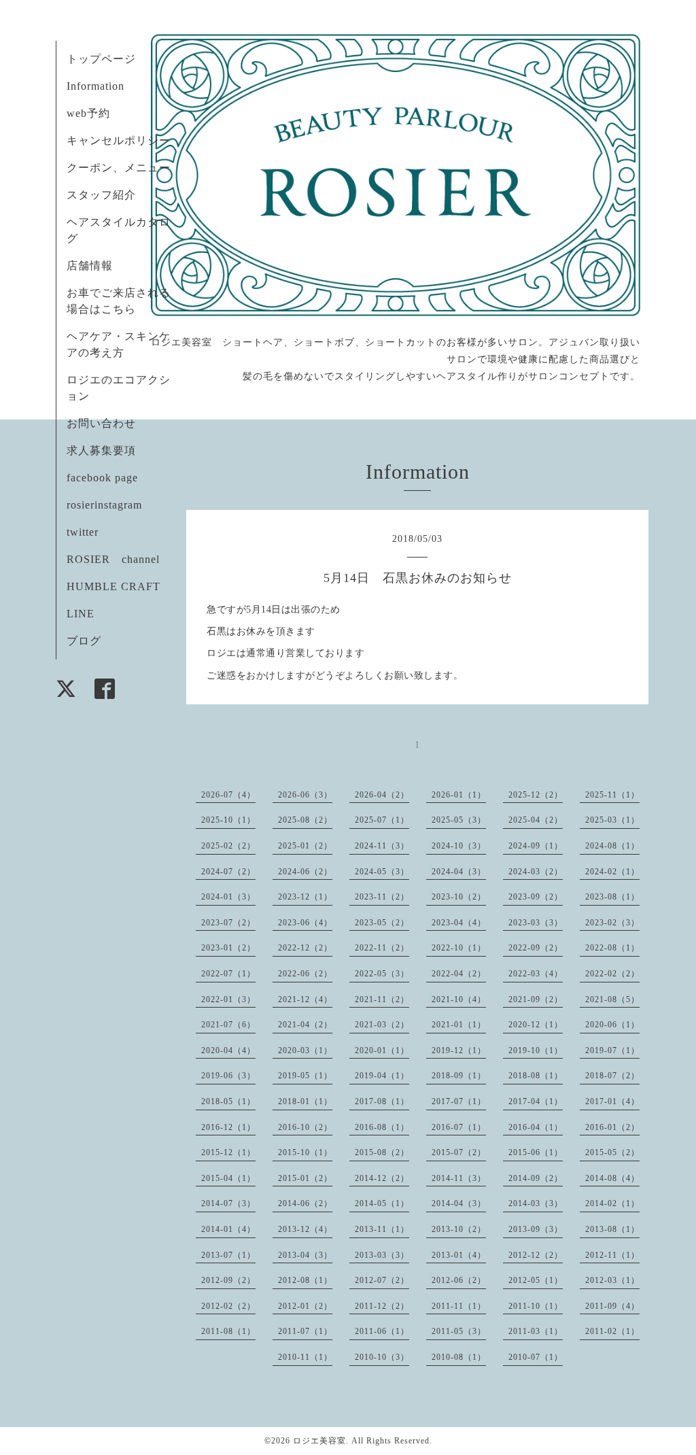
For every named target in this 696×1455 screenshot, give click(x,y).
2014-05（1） (382, 1203)
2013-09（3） (535, 1229)
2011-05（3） (459, 1331)
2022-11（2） (382, 948)
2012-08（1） (305, 1280)
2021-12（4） (305, 999)
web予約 (88, 113)
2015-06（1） (535, 1152)
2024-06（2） (305, 871)
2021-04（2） (305, 1024)
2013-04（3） (305, 1255)
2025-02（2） (228, 846)
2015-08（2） (382, 1152)
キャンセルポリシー (119, 140)
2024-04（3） (459, 871)
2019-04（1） (382, 1075)
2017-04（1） (535, 1101)
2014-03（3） (535, 1203)
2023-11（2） (382, 897)
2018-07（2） (612, 1075)
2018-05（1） (228, 1101)
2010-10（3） (382, 1357)
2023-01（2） (228, 948)
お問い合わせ (101, 423)
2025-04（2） (535, 820)
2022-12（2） (305, 948)
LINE (80, 613)
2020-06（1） (612, 1024)
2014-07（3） (228, 1203)
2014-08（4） (612, 1178)
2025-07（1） (382, 820)
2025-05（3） (459, 820)
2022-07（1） (228, 973)
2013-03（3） (382, 1255)
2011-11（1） (459, 1306)
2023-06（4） (305, 922)
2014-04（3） (459, 1203)
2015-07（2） (459, 1152)
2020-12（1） (535, 1024)
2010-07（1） (535, 1357)
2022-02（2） (612, 973)
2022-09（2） (535, 948)
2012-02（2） (228, 1306)
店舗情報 (90, 265)
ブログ (84, 641)
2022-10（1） (459, 948)
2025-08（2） (305, 820)
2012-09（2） (228, 1280)
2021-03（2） (382, 1024)
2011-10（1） (535, 1306)
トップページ (101, 59)
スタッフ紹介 (101, 195)
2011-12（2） (382, 1306)
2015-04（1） (228, 1178)
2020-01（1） (382, 1050)
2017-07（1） (459, 1101)
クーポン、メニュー (119, 167)
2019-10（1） (535, 1050)
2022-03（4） (535, 973)
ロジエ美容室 (319, 1440)
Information (95, 86)
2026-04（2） (382, 795)
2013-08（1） (612, 1229)
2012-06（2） (459, 1280)
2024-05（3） (382, 871)
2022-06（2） (305, 973)
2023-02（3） (612, 922)
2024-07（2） (228, 871)
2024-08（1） (612, 846)
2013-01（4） (459, 1255)
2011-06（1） (382, 1331)
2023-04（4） (459, 922)
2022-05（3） (382, 973)
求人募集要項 (101, 450)
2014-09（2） (535, 1178)
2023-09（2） (535, 897)
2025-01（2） (305, 846)
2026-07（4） (228, 795)
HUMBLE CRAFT (113, 586)
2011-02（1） (612, 1331)
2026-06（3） (305, 795)
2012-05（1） (535, 1280)
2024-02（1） (612, 871)
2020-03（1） (305, 1050)
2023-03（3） (535, 922)
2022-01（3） (228, 999)
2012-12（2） (535, 1255)
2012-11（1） (612, 1255)
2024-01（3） (228, 897)
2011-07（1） (305, 1331)
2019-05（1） (305, 1075)
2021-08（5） (612, 999)
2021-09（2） (535, 999)
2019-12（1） (459, 1050)
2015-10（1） (305, 1152)
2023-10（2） (459, 897)
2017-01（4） (612, 1101)
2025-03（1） (612, 820)
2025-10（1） (228, 820)
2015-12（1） (228, 1152)
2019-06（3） (228, 1075)
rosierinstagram (104, 505)
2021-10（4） (459, 999)
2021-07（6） (228, 1024)
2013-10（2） (459, 1229)
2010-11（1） (305, 1357)
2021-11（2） (382, 999)
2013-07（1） (228, 1255)
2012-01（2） (305, 1306)
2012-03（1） (612, 1280)
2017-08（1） (382, 1101)
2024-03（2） (535, 871)
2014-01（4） (228, 1229)
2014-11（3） (459, 1178)
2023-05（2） (382, 922)
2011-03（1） (535, 1331)
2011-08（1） (228, 1331)
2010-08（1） (459, 1357)
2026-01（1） (459, 795)
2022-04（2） (459, 973)
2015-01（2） (305, 1178)
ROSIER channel (113, 559)
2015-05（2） (612, 1152)
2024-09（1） (535, 846)
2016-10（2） (305, 1127)
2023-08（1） (612, 897)
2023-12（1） (305, 897)
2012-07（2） (382, 1280)
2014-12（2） (382, 1178)
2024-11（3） (382, 846)
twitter (83, 532)
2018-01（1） (305, 1101)
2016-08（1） (382, 1127)
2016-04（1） (535, 1127)
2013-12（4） (305, 1229)
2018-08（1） (535, 1075)
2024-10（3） (459, 846)
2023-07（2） (228, 922)
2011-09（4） (612, 1306)
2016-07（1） (459, 1127)
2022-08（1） (612, 948)
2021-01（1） (459, 1024)
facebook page (102, 477)
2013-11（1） (382, 1229)
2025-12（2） (535, 795)
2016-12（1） (228, 1127)
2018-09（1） (459, 1075)
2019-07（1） (612, 1050)
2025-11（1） (612, 795)
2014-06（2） (305, 1203)
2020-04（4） (228, 1050)
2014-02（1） (612, 1203)
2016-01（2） (612, 1127)
